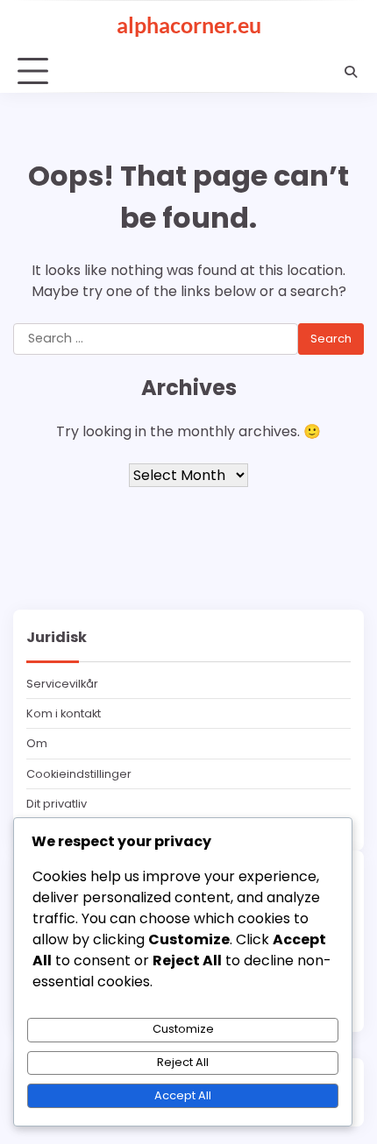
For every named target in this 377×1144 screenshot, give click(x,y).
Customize (183, 1028)
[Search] (351, 72)
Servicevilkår (62, 683)
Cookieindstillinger (79, 774)
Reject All (183, 1062)
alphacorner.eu (189, 24)
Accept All (182, 1095)
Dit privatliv (56, 803)
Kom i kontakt (63, 713)
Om (36, 743)
